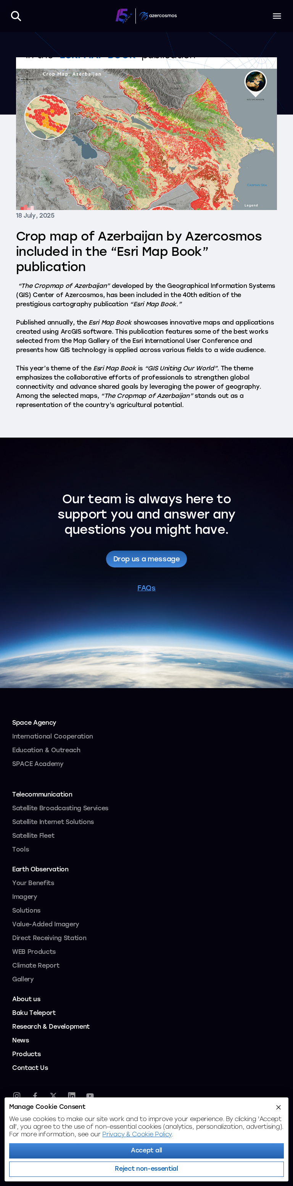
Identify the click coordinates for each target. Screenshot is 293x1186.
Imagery (24, 897)
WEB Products (34, 952)
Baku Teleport (34, 1013)
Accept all (146, 1151)
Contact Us (30, 1068)
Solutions (26, 911)
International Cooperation (52, 737)
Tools (20, 850)
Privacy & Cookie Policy (137, 1135)
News (20, 1041)
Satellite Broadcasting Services (60, 809)
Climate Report (36, 966)
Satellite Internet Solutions (53, 822)
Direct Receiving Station (49, 939)
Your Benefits (33, 884)
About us (26, 1000)
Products (26, 1055)
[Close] (278, 1107)
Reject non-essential (146, 1169)
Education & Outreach (46, 751)
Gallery (23, 980)
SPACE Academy (38, 764)
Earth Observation (40, 870)
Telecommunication (42, 795)
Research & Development (51, 1027)
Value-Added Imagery (45, 925)
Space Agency (34, 723)
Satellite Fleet (33, 836)
